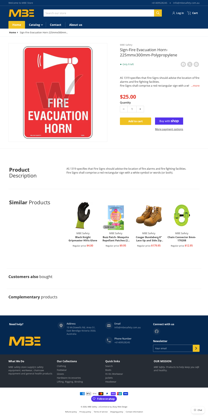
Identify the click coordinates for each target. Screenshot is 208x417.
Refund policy (71, 411)
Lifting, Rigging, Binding (70, 381)
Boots (108, 369)
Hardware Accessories (69, 377)
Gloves (60, 373)
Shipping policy (116, 411)
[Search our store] (158, 13)
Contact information (134, 411)
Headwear (110, 381)
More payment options (169, 129)
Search (109, 366)
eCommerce (104, 406)
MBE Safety (92, 406)
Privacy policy (85, 411)
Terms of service (101, 411)
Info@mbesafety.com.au (186, 2)
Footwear (62, 369)
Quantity (125, 102)
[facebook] (156, 331)
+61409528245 (159, 2)
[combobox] (103, 13)
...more (195, 85)
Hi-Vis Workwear (114, 373)
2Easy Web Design (119, 406)
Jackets (109, 377)
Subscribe (196, 348)
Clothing (61, 366)
